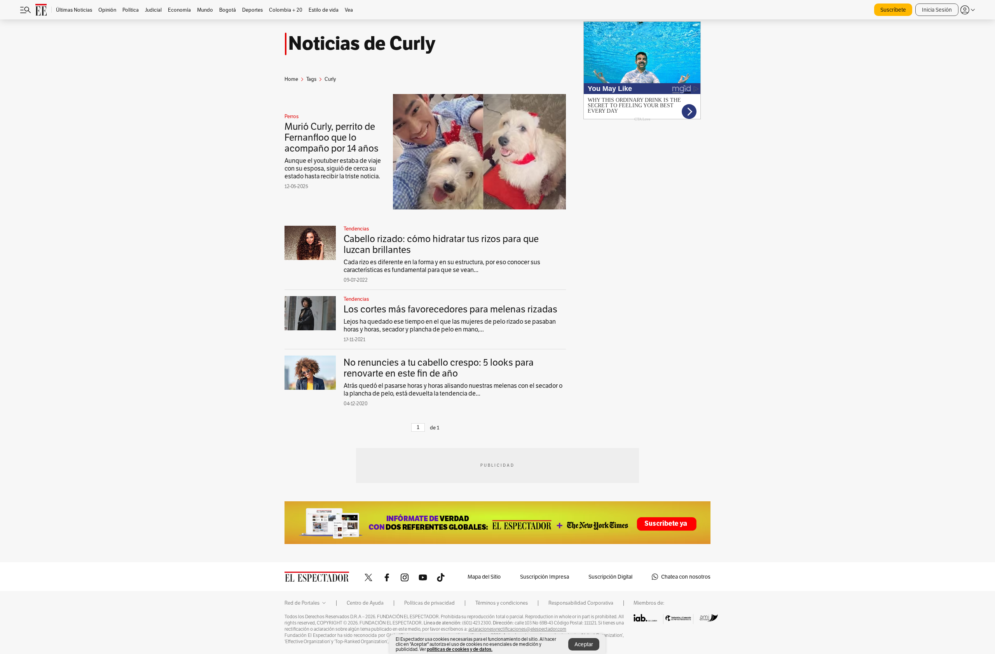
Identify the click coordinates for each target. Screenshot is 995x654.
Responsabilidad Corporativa (580, 603)
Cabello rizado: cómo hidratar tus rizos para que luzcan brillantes (441, 244)
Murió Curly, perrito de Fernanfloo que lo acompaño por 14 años (332, 137)
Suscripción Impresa (544, 576)
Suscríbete (893, 9)
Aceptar (583, 644)
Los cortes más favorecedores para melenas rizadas (450, 309)
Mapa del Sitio (484, 576)
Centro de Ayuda (365, 603)
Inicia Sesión (937, 9)
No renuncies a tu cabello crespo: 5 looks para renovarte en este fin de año (439, 367)
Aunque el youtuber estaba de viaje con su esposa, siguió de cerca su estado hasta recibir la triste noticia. (333, 168)
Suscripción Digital (610, 576)
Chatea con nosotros (685, 576)
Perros (291, 116)
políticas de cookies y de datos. (459, 649)
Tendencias (356, 229)
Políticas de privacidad (429, 603)
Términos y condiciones (501, 603)
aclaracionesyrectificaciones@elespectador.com (517, 629)
